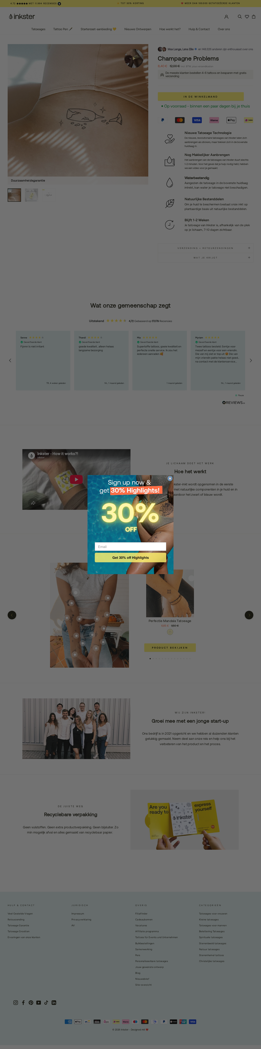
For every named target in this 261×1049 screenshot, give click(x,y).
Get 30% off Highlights (130, 557)
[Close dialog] (170, 478)
